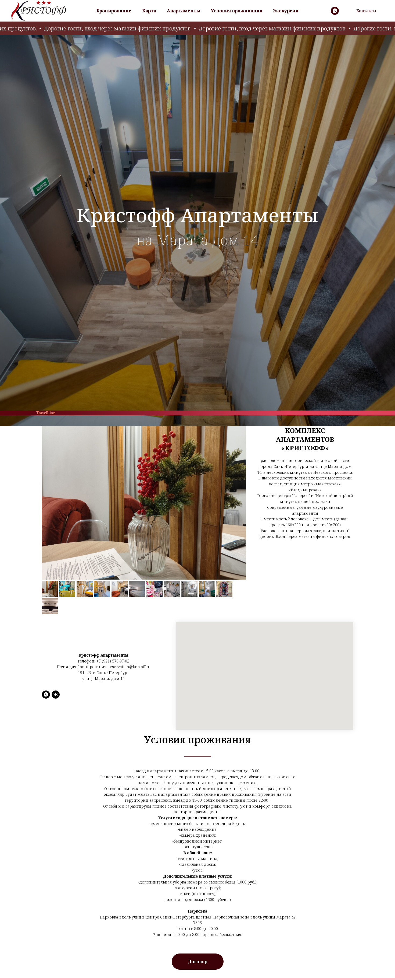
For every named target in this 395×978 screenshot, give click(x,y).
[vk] (56, 694)
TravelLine (45, 413)
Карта (149, 11)
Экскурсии (286, 11)
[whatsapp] (335, 11)
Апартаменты (183, 11)
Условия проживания (236, 11)
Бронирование (113, 11)
